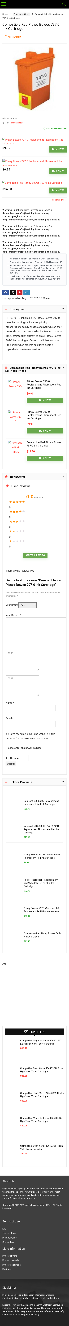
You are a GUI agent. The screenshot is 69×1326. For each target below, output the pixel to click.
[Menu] (4, 4)
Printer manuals (10, 1260)
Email (9, 718)
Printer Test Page (11, 1265)
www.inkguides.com (34, 1205)
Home (5, 14)
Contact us (8, 1242)
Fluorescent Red (21, 14)
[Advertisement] (26, 996)
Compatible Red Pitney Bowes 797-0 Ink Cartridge (44, 444)
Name (10, 702)
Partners (7, 1269)
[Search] (64, 4)
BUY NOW (58, 149)
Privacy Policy (9, 1237)
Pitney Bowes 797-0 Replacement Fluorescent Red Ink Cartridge (44, 384)
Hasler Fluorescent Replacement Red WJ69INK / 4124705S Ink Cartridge (41, 883)
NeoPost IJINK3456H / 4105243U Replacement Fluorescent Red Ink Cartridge (41, 829)
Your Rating (12, 605)
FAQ (4, 1228)
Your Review (13, 615)
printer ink (13, 1298)
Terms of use (9, 1233)
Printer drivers (9, 1256)
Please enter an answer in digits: (24, 747)
